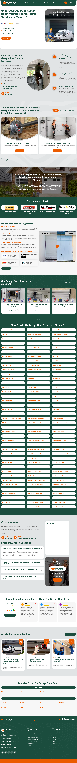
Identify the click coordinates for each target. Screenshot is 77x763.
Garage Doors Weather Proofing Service (36, 405)
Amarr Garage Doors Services (59, 466)
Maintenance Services (13, 310)
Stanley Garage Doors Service (59, 506)
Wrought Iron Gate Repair (58, 396)
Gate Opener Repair (57, 338)
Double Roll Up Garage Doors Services (35, 444)
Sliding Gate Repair (57, 387)
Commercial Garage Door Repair (59, 329)
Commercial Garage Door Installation (60, 334)
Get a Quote (56, 580)
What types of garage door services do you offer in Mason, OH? (21, 548)
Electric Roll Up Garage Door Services (35, 493)
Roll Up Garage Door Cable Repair (34, 431)
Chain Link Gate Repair (57, 391)
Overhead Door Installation (33, 360)
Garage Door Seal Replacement (8, 453)
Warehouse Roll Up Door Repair (34, 427)
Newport (42, 691)
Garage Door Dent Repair (7, 360)
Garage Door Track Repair (7, 400)
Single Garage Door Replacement (9, 502)
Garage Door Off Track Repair (8, 365)
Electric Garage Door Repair (8, 356)
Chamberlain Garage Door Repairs (60, 440)
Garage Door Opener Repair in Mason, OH (57, 143)
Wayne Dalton (56, 733)
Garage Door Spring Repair (7, 338)
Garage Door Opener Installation (34, 374)
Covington (4, 694)
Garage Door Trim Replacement (8, 431)
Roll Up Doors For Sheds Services (34, 462)
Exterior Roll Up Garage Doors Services (36, 453)
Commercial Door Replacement (34, 351)
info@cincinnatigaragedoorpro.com (27, 538)
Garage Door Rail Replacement (8, 436)
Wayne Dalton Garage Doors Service (60, 471)
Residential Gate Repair (57, 413)
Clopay (54, 739)
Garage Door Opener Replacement (9, 458)
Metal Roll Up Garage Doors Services (35, 497)
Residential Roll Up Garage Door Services (36, 489)
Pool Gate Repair (56, 378)
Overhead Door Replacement (8, 471)
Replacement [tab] (63, 110)
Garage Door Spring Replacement (34, 334)
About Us (43, 2)
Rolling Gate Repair (57, 405)
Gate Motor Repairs (57, 369)
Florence (23, 694)
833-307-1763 (70, 3)
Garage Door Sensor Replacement (9, 506)
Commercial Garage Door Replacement (36, 506)
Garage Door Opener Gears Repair (9, 413)
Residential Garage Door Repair (8, 374)
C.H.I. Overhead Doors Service (59, 475)
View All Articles (69, 634)
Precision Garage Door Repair (8, 378)
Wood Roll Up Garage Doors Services (35, 484)
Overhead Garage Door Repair (8, 343)
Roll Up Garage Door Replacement (35, 409)
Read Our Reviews (9, 615)
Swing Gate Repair (56, 409)
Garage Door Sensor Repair (8, 396)
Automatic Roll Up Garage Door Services (36, 449)
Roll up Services (38, 310)
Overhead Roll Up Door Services (34, 471)
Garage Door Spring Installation (34, 378)
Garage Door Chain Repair (7, 387)
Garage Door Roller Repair (7, 351)
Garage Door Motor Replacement (9, 489)
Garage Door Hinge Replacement (34, 329)
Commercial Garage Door (32, 739)
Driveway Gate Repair (57, 374)
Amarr (54, 741)
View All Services (68, 282)
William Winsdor (8, 657)
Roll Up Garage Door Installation (34, 413)
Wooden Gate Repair (57, 365)
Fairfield (4, 707)
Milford (41, 702)
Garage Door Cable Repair (7, 334)
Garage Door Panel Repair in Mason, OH (19, 143)
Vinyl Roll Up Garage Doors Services (35, 466)
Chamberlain (55, 735)
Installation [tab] (71, 110)
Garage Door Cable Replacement (9, 497)
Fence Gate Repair (56, 351)
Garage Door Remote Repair (8, 409)
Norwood (42, 707)
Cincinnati (4, 704)
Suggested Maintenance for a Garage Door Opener (37, 661)
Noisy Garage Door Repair (7, 391)
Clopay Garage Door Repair (58, 444)
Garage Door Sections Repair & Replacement (11, 418)
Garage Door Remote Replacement (9, 449)
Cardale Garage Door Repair (58, 480)
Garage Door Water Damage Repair (9, 427)
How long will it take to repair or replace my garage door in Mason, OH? (20, 570)
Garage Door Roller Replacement (9, 440)
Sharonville (61, 702)
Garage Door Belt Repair (7, 405)
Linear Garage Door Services (59, 493)
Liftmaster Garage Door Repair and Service (62, 453)
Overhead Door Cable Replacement (35, 343)
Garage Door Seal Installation (34, 391)
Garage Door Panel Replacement (9, 493)
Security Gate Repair (57, 382)
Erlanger (23, 691)
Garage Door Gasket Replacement (35, 338)
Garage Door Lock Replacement (8, 444)
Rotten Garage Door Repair (7, 422)
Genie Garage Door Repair (7, 382)
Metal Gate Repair (56, 347)
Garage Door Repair (31, 733)
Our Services (28, 2)
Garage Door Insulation (32, 396)
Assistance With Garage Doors (34, 400)
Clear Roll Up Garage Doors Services (35, 458)
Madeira (23, 704)
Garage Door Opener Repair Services (10, 329)
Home (22, 2)
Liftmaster (55, 737)
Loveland (23, 702)
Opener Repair (57, 150)
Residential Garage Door (32, 737)
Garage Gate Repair (57, 400)
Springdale (61, 704)
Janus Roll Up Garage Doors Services (60, 462)
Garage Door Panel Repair (7, 347)
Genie (54, 743)
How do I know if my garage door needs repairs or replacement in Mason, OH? (22, 563)
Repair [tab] (55, 110)
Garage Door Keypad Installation (34, 356)
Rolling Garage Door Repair (33, 436)
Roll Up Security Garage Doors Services (36, 422)
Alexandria (4, 691)
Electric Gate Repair (57, 356)
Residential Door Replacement (59, 427)
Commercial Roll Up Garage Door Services (36, 480)
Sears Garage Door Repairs (58, 458)
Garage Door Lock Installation (34, 382)
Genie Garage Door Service (58, 449)
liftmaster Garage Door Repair (29, 211)
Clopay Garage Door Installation (34, 365)
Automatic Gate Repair (57, 360)
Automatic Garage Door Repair (8, 369)
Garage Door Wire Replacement (8, 466)
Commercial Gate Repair (58, 418)
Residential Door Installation (58, 431)
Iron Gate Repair (56, 343)
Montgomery (42, 704)
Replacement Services (63, 310)
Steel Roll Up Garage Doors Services (35, 502)
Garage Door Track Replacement (9, 462)
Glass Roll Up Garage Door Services (35, 475)
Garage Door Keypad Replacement (9, 484)
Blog (28, 749)
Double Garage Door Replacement (35, 347)
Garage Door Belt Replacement (8, 480)
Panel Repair (19, 150)
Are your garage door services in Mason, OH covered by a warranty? (19, 577)
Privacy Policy (30, 743)
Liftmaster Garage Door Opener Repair (61, 422)
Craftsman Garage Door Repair (59, 484)
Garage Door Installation (32, 735)
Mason (22, 707)
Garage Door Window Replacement (9, 475)
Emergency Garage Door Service (60, 436)
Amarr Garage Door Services (67, 211)
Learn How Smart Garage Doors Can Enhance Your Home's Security (13, 661)
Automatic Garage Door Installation (35, 387)
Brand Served (36, 2)
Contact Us (49, 2)
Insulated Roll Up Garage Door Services (36, 440)
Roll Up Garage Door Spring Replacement (36, 418)
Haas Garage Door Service (58, 497)
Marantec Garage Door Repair (59, 502)
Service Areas (56, 2)
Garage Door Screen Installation (34, 369)
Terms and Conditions (32, 741)
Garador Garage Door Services (59, 489)
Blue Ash (4, 702)
